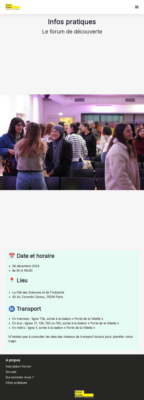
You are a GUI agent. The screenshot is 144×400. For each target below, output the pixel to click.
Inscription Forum (18, 366)
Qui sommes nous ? (20, 377)
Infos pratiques (16, 382)
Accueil (11, 372)
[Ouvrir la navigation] (136, 7)
